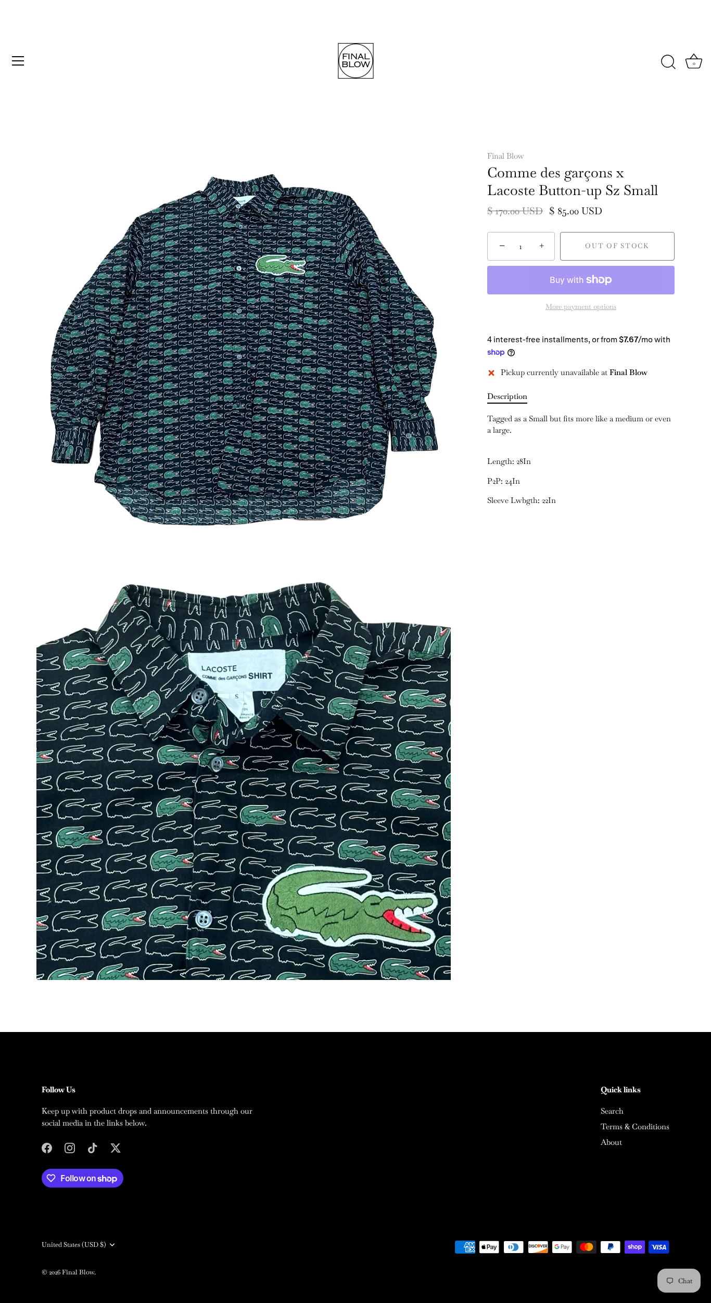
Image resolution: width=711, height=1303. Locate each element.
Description (507, 397)
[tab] (512, 397)
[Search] (668, 62)
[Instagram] (70, 1147)
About (611, 1142)
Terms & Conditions (635, 1126)
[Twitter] (115, 1147)
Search (612, 1111)
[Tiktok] (92, 1147)
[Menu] (18, 60)
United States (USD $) (74, 1245)
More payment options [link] (580, 306)
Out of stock (617, 246)
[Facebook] (47, 1147)
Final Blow (505, 156)
